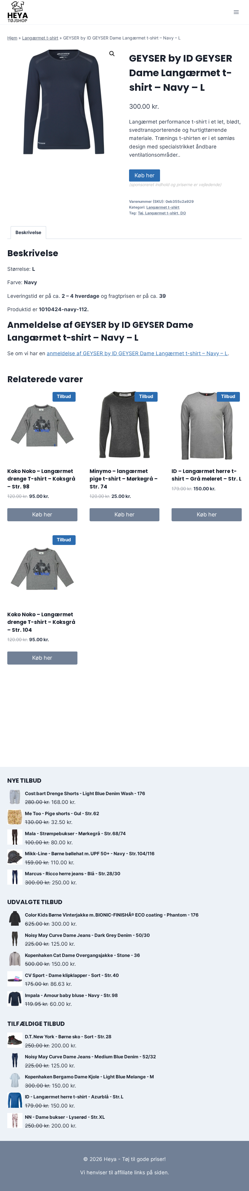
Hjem (12, 37)
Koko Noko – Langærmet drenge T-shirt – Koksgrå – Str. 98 (41, 479)
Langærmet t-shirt (40, 37)
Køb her (145, 175)
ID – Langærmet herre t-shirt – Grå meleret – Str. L (206, 475)
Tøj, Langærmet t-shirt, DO (162, 213)
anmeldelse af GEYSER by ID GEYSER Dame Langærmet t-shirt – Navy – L (137, 353)
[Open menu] (236, 12)
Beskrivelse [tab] (28, 232)
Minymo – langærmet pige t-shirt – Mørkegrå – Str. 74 (124, 479)
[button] (112, 53)
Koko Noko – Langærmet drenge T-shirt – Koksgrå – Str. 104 (41, 622)
